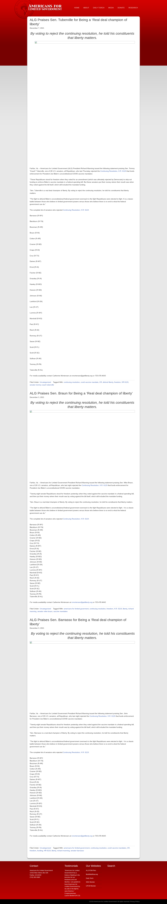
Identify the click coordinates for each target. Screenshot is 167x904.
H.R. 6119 (118, 609)
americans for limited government (77, 848)
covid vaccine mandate (89, 382)
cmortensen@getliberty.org (82, 602)
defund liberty (108, 382)
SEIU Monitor (90, 882)
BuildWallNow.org (92, 874)
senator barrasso (77, 851)
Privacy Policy (134, 901)
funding (40, 851)
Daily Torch (89, 878)
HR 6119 (125, 382)
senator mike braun (44, 611)
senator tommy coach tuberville (42, 385)
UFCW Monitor (91, 886)
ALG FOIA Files (91, 870)
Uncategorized (45, 382)
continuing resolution (72, 382)
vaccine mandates (60, 611)
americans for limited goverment (76, 609)
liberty (125, 609)
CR (100, 382)
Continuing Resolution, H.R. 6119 (113, 171)
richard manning (63, 851)
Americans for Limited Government (45, 6)
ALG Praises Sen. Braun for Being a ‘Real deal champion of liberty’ (81, 393)
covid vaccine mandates (117, 848)
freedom (117, 382)
